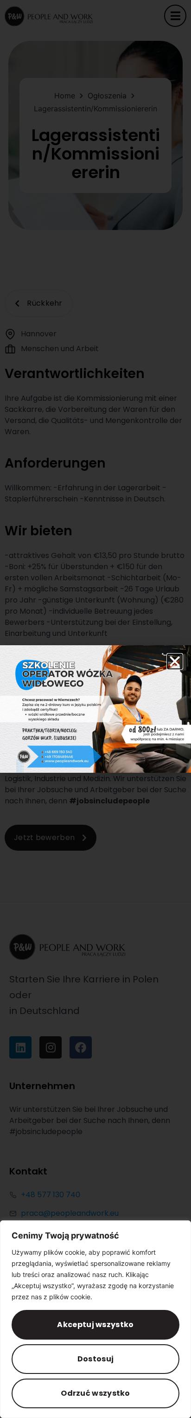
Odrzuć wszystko (95, 1393)
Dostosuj (95, 1359)
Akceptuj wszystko (95, 1324)
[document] (95, 709)
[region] (95, 1319)
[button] (175, 661)
